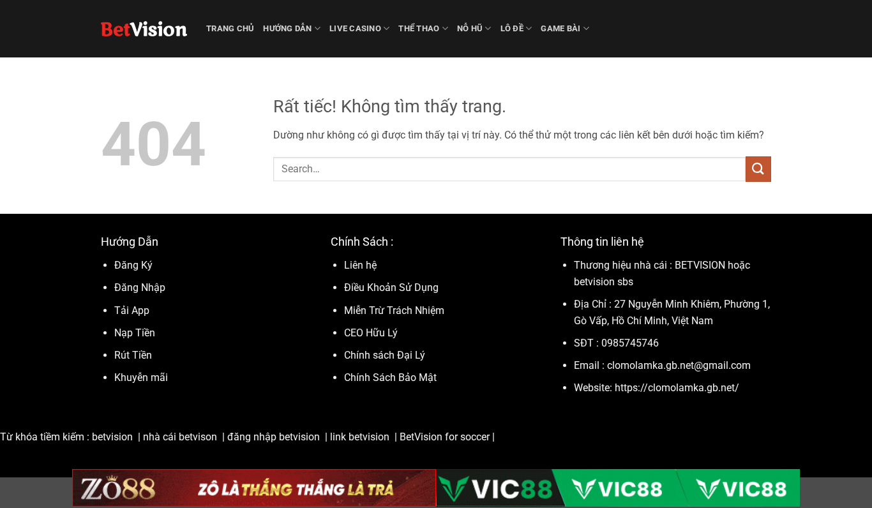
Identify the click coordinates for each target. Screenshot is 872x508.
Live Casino (355, 28)
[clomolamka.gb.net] (144, 28)
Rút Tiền (133, 355)
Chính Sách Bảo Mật (390, 377)
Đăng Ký (133, 265)
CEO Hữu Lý (371, 333)
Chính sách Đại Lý (384, 355)
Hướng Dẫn (287, 28)
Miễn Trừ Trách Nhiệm (394, 310)
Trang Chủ (230, 28)
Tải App (131, 310)
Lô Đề (511, 28)
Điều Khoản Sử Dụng (392, 287)
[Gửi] (758, 168)
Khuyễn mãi (141, 377)
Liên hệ (360, 265)
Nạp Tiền (136, 333)
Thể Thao (418, 28)
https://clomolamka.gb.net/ (677, 388)
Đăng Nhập (139, 287)
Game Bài (560, 28)
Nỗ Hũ (470, 28)
